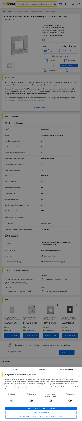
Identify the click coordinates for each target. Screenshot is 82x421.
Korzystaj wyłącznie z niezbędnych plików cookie (41, 417)
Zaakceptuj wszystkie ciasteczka (41, 408)
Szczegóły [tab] (41, 369)
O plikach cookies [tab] (66, 369)
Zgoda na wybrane (41, 413)
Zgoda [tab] (15, 369)
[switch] (31, 400)
